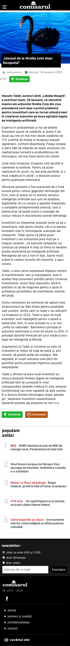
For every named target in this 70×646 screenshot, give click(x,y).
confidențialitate (18, 622)
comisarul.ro (14, 72)
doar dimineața (15, 557)
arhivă (11, 610)
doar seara (12, 562)
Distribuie (21, 79)
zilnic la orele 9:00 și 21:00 (22, 552)
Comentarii (38, 414)
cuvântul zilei (19, 640)
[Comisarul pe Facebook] (7, 598)
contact (12, 628)
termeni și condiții (19, 616)
